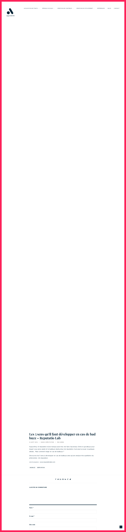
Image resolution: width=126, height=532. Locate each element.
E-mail (31, 516)
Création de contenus (64, 8)
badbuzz (32, 467)
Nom (31, 507)
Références (101, 8)
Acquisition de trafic (31, 8)
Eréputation (41, 467)
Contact (116, 8)
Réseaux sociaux (47, 8)
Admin (62, 442)
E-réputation (49, 442)
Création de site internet (84, 8)
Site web (32, 524)
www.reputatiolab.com (47, 462)
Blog (109, 8)
